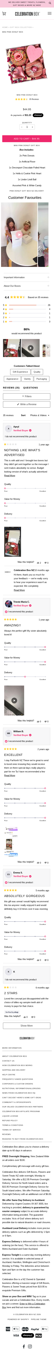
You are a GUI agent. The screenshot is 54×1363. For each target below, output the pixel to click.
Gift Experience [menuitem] (20, 372)
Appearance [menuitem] (12, 379)
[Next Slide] (47, 348)
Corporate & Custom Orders (17, 1084)
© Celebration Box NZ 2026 (27, 1314)
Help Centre (8, 1075)
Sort (23, 415)
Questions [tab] (30, 387)
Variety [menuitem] (27, 379)
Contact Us (8, 1061)
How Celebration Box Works (17, 1065)
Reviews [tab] (11, 387)
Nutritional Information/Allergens (21, 1088)
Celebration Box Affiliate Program (21, 1111)
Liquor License (10, 1116)
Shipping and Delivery (13, 1070)
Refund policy (10, 1120)
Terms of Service (11, 1130)
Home (5, 27)
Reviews (6, 1134)
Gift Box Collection (21, 27)
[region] (26, 348)
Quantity (27, 123)
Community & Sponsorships (16, 1102)
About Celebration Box (14, 1056)
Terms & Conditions (12, 1125)
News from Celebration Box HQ (18, 1093)
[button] (27, 99)
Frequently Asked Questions (17, 1079)
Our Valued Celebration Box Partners (22, 1107)
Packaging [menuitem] (41, 379)
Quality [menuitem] (37, 372)
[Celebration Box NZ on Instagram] (30, 1347)
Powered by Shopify (18, 1319)
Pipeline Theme (38, 1319)
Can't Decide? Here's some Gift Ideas (21, 1097)
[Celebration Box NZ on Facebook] (24, 1347)
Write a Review (32, 405)
